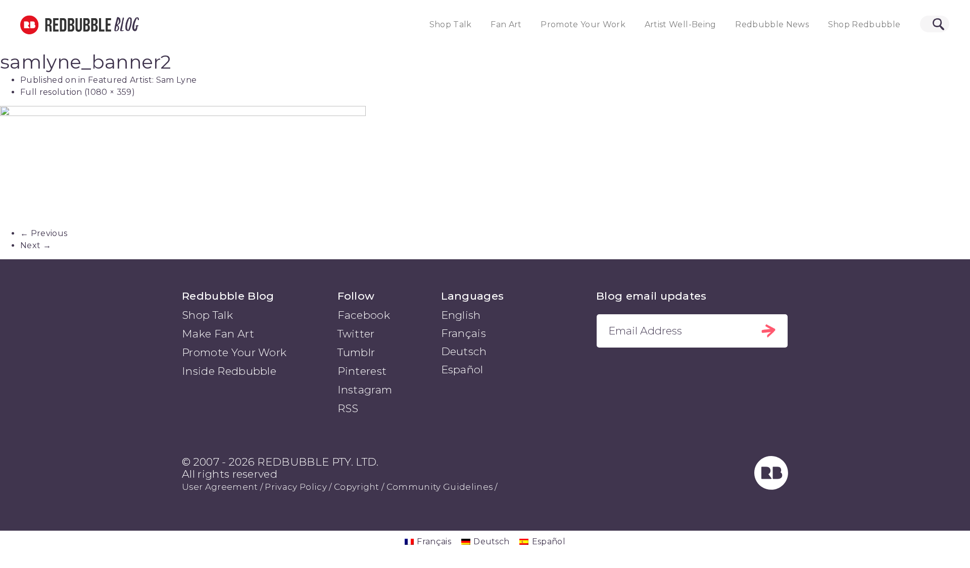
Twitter (356, 333)
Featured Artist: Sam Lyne (142, 80)
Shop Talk (450, 24)
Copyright (356, 487)
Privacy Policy (295, 487)
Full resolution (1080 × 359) (77, 92)
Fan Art (506, 24)
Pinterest (362, 371)
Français (464, 333)
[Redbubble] (771, 486)
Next (35, 245)
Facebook (364, 315)
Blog (124, 24)
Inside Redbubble (229, 371)
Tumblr (356, 352)
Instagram (365, 389)
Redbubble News (772, 24)
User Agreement (220, 487)
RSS (348, 408)
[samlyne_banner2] (485, 167)
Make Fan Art (218, 333)
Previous (43, 233)
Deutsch (464, 351)
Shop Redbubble (864, 24)
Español (462, 369)
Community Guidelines (439, 487)
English (461, 315)
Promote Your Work (583, 24)
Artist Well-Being (680, 24)
